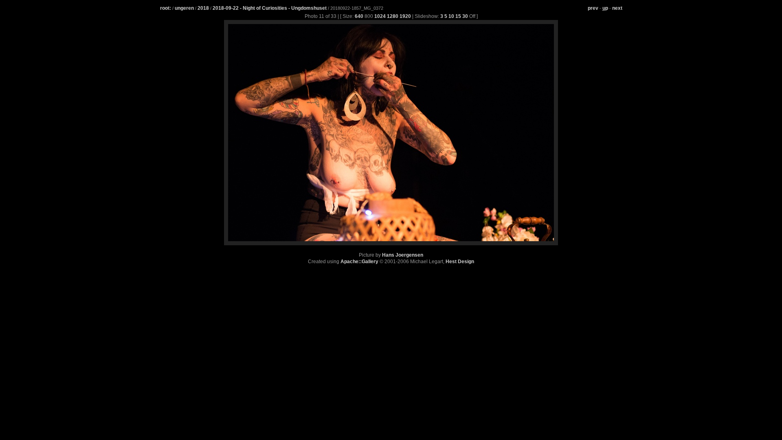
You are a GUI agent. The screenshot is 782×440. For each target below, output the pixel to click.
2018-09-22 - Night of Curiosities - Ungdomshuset (270, 8)
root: (165, 8)
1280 (392, 16)
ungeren (184, 8)
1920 (405, 16)
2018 (203, 8)
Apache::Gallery (359, 261)
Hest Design (460, 261)
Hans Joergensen (402, 255)
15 (458, 16)
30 (465, 16)
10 (451, 16)
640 (359, 16)
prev (593, 8)
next (617, 8)
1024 (380, 16)
